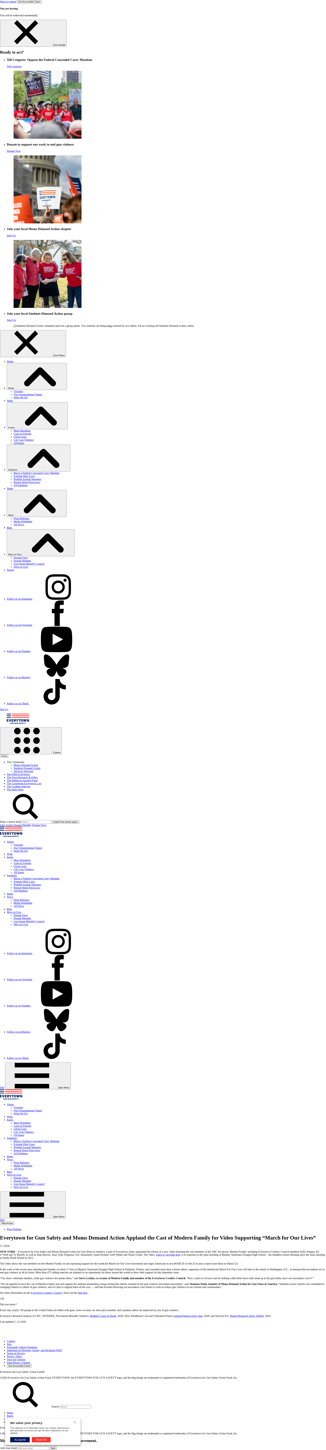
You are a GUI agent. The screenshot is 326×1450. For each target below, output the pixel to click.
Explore (56, 752)
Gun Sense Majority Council (29, 563)
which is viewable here (168, 1254)
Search (10, 570)
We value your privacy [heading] (26, 1423)
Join (2, 1087)
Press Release (14, 1229)
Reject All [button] (41, 1439)
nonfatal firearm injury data (188, 1316)
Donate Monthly (22, 560)
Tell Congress (14, 66)
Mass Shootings (22, 430)
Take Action (6, 825)
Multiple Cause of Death (103, 1316)
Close (4, 756)
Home (10, 361)
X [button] (75, 1422)
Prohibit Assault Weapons (27, 479)
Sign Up (11, 235)
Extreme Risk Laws (24, 476)
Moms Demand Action (26, 765)
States (10, 488)
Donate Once (21, 557)
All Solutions (21, 485)
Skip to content (8, 1)
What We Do (21, 397)
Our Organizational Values (28, 394)
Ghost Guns (20, 436)
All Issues (19, 443)
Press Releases (21, 518)
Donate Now (14, 151)
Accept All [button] (19, 1439)
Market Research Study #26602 (247, 1316)
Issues (10, 1415)
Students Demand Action (27, 768)
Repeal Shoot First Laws (27, 482)
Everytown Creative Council (46, 1292)
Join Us (4, 709)
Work (10, 400)
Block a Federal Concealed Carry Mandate (36, 473)
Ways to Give (21, 566)
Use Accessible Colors (29, 2)
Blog (9, 527)
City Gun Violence (24, 439)
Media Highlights (23, 521)
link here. (83, 1292)
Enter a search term (10, 821)
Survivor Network (23, 771)
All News (19, 524)
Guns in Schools (22, 433)
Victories (18, 391)
